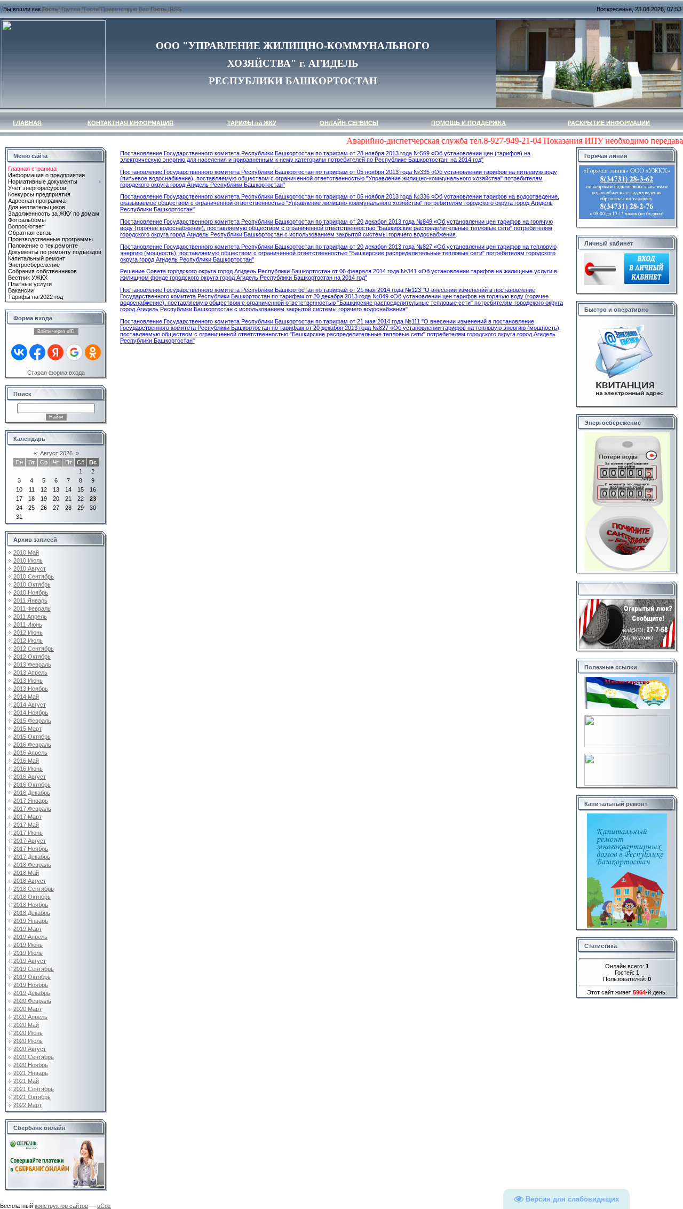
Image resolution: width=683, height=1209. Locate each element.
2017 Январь (30, 800)
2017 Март (27, 816)
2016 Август (29, 776)
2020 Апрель (30, 1017)
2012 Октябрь (32, 656)
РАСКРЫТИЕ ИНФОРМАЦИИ (609, 123)
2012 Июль (28, 640)
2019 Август (29, 961)
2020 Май (26, 1025)
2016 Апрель (30, 752)
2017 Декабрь (31, 857)
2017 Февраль (32, 808)
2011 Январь (30, 600)
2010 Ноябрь (30, 592)
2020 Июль (28, 1041)
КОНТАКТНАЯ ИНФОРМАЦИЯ (130, 123)
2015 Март (27, 728)
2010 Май (26, 552)
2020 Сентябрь (33, 1057)
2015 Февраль (32, 720)
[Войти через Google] (74, 352)
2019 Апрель (30, 937)
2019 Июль (28, 953)
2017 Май (26, 824)
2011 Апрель (30, 616)
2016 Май (26, 760)
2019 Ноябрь (30, 985)
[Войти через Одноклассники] (93, 352)
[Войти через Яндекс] (55, 352)
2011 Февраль (32, 608)
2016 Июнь (28, 768)
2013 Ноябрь (30, 688)
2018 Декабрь (31, 913)
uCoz (104, 1206)
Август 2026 (56, 453)
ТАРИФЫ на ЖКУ (251, 123)
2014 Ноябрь (30, 712)
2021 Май (26, 1081)
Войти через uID (56, 331)
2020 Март (27, 1009)
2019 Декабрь (31, 993)
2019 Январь (30, 921)
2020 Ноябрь (30, 1065)
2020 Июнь (28, 1033)
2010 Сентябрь (33, 576)
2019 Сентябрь (33, 969)
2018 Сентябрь (33, 889)
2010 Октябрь (32, 584)
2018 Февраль (32, 865)
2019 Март (27, 929)
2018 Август (29, 881)
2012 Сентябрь (33, 648)
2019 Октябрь (32, 977)
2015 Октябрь (32, 736)
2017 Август (29, 840)
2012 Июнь (28, 632)
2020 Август (29, 1049)
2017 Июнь (28, 832)
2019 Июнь (28, 945)
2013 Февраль (32, 664)
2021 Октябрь (32, 1097)
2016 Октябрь (32, 784)
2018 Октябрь (32, 897)
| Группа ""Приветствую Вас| (106, 9)
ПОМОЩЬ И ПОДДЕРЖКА (468, 123)
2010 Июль (28, 560)
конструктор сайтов (61, 1206)
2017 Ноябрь (30, 848)
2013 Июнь (28, 680)
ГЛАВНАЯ (27, 123)
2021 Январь (30, 1073)
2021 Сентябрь (33, 1089)
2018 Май (26, 873)
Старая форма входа (56, 372)
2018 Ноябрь (30, 905)
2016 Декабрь (31, 792)
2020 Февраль (32, 1001)
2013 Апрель (30, 672)
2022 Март (27, 1105)
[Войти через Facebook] (37, 352)
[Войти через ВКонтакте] (19, 352)
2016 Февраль (32, 744)
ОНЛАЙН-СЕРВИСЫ (349, 123)
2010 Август (29, 568)
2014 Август (29, 704)
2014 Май (26, 696)
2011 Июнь (27, 624)
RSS (175, 9)
